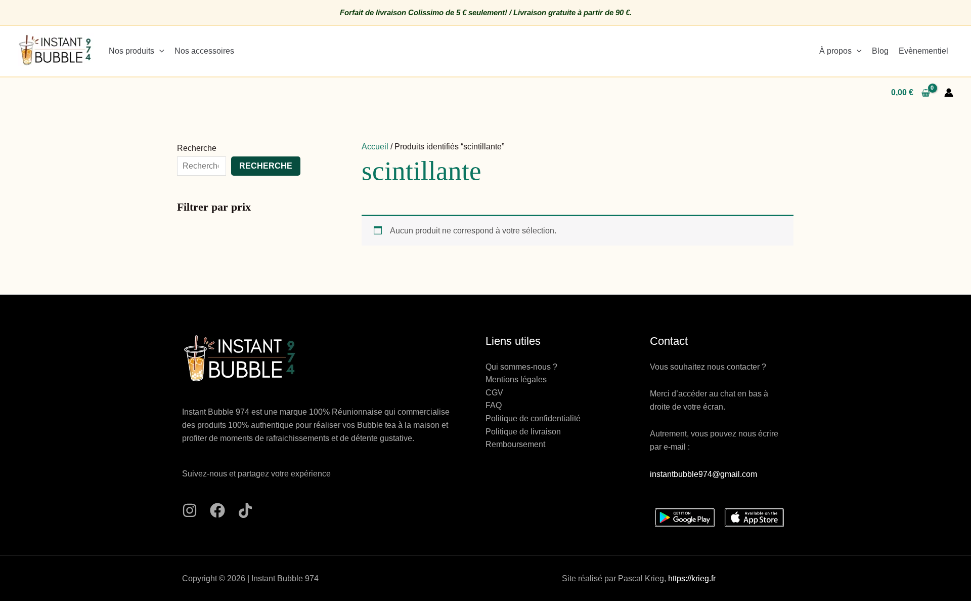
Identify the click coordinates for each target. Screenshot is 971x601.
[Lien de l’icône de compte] (948, 92)
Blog (880, 51)
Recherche (196, 148)
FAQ (494, 405)
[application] (159, 51)
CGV (494, 392)
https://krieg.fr (692, 578)
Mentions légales (516, 379)
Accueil (375, 146)
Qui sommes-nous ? (521, 367)
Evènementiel (923, 51)
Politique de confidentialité (533, 418)
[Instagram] (189, 510)
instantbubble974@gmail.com (703, 474)
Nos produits (131, 51)
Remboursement (515, 444)
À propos (835, 51)
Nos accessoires (204, 51)
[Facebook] (217, 510)
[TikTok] (245, 510)
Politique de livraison (523, 431)
